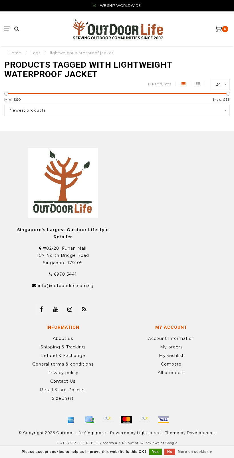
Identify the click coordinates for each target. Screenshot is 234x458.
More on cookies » (195, 452)
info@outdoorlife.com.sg (66, 285)
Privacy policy (62, 372)
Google (171, 443)
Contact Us (62, 381)
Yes (155, 452)
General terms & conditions (63, 364)
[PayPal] (145, 419)
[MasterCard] (126, 419)
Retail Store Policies (63, 389)
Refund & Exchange (63, 355)
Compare (171, 364)
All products (171, 372)
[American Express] (71, 419)
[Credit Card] (89, 419)
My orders (171, 347)
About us (63, 338)
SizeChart (63, 398)
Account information (171, 338)
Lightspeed (149, 433)
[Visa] (163, 419)
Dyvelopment (201, 433)
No (169, 452)
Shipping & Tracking (63, 347)
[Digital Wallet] (108, 419)
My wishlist (171, 355)
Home (15, 53)
